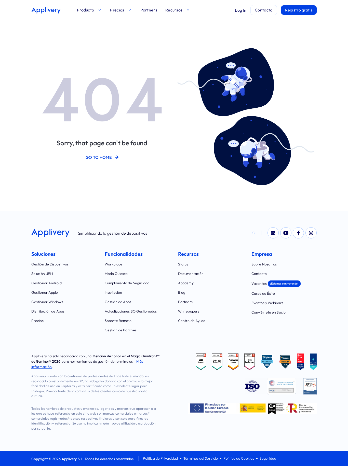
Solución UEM (42, 273)
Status (183, 264)
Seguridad (268, 458)
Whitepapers (188, 311)
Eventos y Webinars (267, 303)
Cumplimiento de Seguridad (127, 283)
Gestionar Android (46, 283)
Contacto (259, 273)
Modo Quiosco (116, 273)
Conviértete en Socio (268, 312)
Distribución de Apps (47, 311)
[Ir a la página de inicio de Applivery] (46, 10)
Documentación (191, 273)
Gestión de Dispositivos (50, 264)
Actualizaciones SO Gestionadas (131, 311)
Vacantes (275, 283)
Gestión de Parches (121, 330)
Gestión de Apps (118, 302)
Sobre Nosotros (264, 264)
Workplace (113, 264)
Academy (186, 283)
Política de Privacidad (160, 458)
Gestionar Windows (47, 302)
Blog (181, 292)
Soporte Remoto (118, 320)
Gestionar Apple (44, 292)
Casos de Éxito (263, 293)
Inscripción (113, 292)
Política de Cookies (238, 458)
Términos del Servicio (200, 458)
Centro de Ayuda (192, 320)
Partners (185, 302)
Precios (37, 320)
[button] (89, 10)
